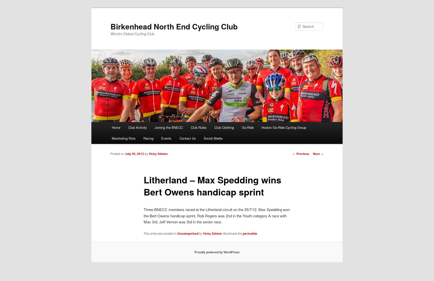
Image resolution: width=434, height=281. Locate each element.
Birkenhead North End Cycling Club (174, 26)
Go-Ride (248, 127)
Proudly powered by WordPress (217, 252)
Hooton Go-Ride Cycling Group (283, 127)
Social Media (213, 138)
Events (166, 138)
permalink (250, 233)
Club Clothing (224, 127)
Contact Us (188, 138)
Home (116, 127)
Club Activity (137, 127)
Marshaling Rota (123, 138)
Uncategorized (187, 233)
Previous (301, 153)
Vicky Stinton (158, 153)
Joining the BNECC (169, 127)
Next (318, 153)
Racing (148, 138)
